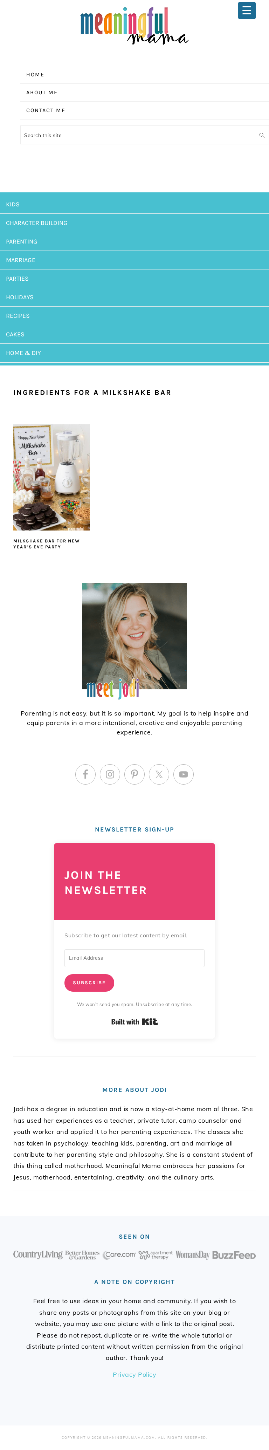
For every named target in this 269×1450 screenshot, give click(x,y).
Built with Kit (134, 1021)
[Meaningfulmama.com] (134, 46)
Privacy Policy (134, 1374)
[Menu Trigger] (247, 10)
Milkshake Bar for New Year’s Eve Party (46, 543)
